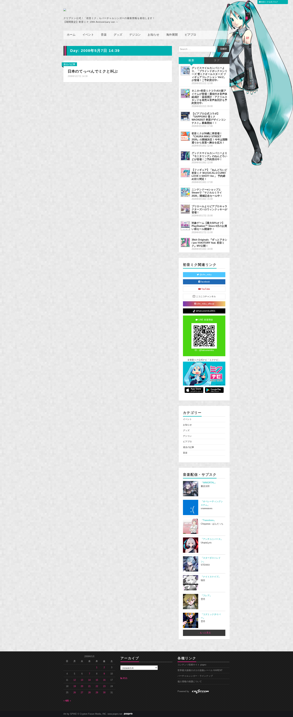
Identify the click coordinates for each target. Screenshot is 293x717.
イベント (88, 35)
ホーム (71, 35)
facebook (205, 282)
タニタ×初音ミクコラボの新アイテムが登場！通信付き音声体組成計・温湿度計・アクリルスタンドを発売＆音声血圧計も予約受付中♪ (209, 96)
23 (104, 686)
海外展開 (172, 35)
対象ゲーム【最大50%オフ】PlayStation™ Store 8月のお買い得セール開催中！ (209, 225)
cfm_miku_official (205, 304)
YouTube (205, 289)
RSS (124, 678)
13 (82, 680)
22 (97, 686)
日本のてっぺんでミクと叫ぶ (93, 71)
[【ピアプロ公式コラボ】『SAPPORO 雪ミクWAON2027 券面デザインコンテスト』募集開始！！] (185, 116)
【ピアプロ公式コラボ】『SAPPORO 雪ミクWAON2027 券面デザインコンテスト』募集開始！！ (209, 118)
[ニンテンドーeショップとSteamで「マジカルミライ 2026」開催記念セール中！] (185, 192)
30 (104, 692)
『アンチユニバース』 (212, 539)
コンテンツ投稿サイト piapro (192, 665)
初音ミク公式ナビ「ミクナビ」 (204, 360)
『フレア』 (206, 595)
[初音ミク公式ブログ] (96, 9)
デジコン (135, 35)
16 (104, 680)
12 (74, 680)
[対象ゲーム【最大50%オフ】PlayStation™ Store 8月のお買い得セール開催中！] (185, 225)
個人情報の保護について (190, 681)
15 (97, 680)
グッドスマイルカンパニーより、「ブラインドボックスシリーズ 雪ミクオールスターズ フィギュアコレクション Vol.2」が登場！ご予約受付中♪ (209, 74)
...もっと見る (204, 633)
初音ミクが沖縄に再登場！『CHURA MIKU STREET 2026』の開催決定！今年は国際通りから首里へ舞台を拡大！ (210, 138)
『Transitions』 (208, 520)
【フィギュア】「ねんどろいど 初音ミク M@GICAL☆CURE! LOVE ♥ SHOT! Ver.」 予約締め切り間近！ (209, 174)
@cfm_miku (205, 274)
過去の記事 (69, 64)
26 (74, 692)
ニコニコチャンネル (205, 296)
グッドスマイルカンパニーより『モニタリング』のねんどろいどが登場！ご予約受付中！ (209, 156)
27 (82, 692)
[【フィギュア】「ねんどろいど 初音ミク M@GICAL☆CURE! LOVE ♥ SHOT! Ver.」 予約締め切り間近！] (185, 172)
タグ (217, 60)
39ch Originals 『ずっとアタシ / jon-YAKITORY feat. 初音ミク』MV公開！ (209, 242)
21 (89, 686)
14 (89, 680)
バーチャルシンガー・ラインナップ (195, 676)
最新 (191, 60)
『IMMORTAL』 (209, 483)
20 (82, 686)
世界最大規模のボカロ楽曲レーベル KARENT (200, 670)
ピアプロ (190, 35)
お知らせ (153, 35)
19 (74, 686)
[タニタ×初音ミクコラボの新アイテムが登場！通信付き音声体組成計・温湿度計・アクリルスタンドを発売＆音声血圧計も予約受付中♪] (185, 93)
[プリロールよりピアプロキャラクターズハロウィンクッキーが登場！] (185, 209)
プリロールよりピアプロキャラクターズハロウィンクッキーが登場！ (209, 209)
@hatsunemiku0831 (205, 311)
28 (89, 692)
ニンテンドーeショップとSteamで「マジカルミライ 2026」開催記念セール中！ (207, 192)
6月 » (68, 701)
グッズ (118, 35)
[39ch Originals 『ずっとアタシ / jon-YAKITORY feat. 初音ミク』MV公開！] (185, 242)
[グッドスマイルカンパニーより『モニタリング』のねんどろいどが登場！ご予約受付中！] (185, 156)
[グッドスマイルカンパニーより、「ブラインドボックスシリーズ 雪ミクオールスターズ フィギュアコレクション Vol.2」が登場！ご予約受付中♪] (185, 70)
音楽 (104, 35)
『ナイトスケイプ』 (211, 577)
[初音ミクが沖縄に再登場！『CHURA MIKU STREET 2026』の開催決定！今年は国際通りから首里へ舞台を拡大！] (185, 136)
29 (97, 692)
